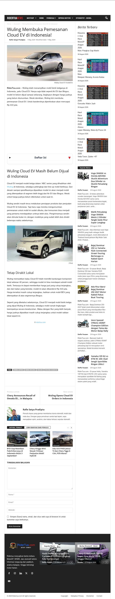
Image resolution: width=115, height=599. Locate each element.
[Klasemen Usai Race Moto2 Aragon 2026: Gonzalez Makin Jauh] (97, 92)
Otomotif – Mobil (83, 18)
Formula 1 (51, 18)
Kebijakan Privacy (77, 596)
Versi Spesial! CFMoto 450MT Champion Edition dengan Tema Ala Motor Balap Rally (99, 325)
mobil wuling (30, 370)
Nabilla (80, 562)
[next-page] (71, 427)
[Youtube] (9, 581)
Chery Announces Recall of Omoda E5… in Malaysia (21, 397)
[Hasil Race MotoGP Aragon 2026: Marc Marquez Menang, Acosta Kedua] (97, 66)
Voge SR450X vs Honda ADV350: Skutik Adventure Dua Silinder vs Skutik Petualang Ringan (99, 180)
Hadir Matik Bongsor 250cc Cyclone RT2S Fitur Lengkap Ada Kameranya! (56, 556)
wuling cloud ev (51, 370)
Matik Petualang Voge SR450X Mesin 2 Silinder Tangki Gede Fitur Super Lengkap (99, 217)
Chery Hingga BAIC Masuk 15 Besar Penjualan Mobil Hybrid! (38, 452)
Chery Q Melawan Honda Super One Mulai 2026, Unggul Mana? (90, 556)
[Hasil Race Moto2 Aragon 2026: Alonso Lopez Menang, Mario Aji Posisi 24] (97, 119)
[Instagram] (15, 574)
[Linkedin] (29, 382)
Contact (99, 596)
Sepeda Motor (64, 18)
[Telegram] (35, 382)
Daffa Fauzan (83, 190)
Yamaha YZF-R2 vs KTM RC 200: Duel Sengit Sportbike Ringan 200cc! (99, 360)
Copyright (64, 596)
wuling (40, 370)
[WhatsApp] (23, 382)
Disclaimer (90, 596)
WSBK (41, 18)
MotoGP (30, 18)
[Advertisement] (40, 129)
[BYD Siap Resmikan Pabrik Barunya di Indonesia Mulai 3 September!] (17, 438)
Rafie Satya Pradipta (17, 40)
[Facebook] (10, 382)
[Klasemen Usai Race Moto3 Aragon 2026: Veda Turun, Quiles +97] (97, 145)
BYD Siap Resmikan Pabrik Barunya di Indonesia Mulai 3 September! (15, 452)
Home (9, 24)
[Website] (32, 574)
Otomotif (17, 24)
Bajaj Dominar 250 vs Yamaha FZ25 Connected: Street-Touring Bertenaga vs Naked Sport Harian (99, 253)
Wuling (10, 187)
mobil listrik (18, 370)
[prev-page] (68, 427)
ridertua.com (41, 322)
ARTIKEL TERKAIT (15, 427)
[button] (106, 18)
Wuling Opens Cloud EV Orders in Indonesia (60, 397)
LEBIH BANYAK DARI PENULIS (37, 427)
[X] (16, 382)
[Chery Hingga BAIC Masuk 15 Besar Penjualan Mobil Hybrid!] (40, 438)
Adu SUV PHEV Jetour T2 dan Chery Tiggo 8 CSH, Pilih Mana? (61, 451)
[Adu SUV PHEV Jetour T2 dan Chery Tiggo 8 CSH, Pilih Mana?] (62, 438)
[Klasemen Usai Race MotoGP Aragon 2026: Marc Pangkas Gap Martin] (97, 39)
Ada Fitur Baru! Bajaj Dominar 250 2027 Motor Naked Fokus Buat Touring (98, 292)
